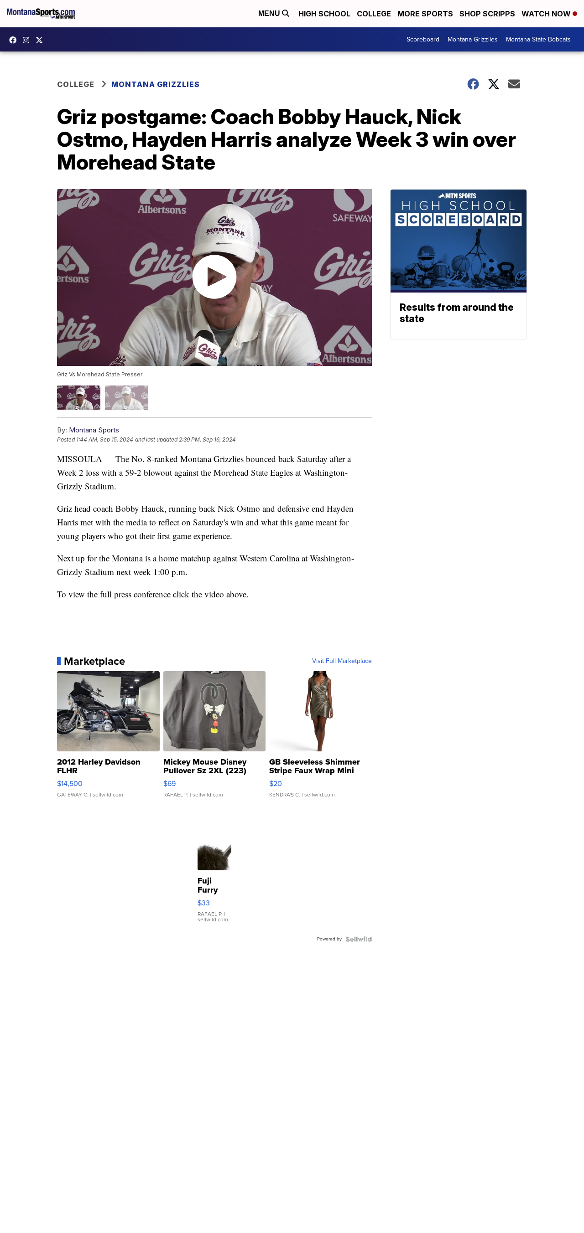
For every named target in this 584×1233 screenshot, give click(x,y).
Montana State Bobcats (538, 39)
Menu (270, 13)
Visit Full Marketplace (342, 661)
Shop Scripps (487, 13)
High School (324, 13)
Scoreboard (423, 39)
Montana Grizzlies (473, 39)
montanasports (15, 40)
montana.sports (28, 40)
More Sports (425, 13)
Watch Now (547, 13)
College (374, 13)
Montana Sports (94, 430)
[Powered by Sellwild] (358, 939)
